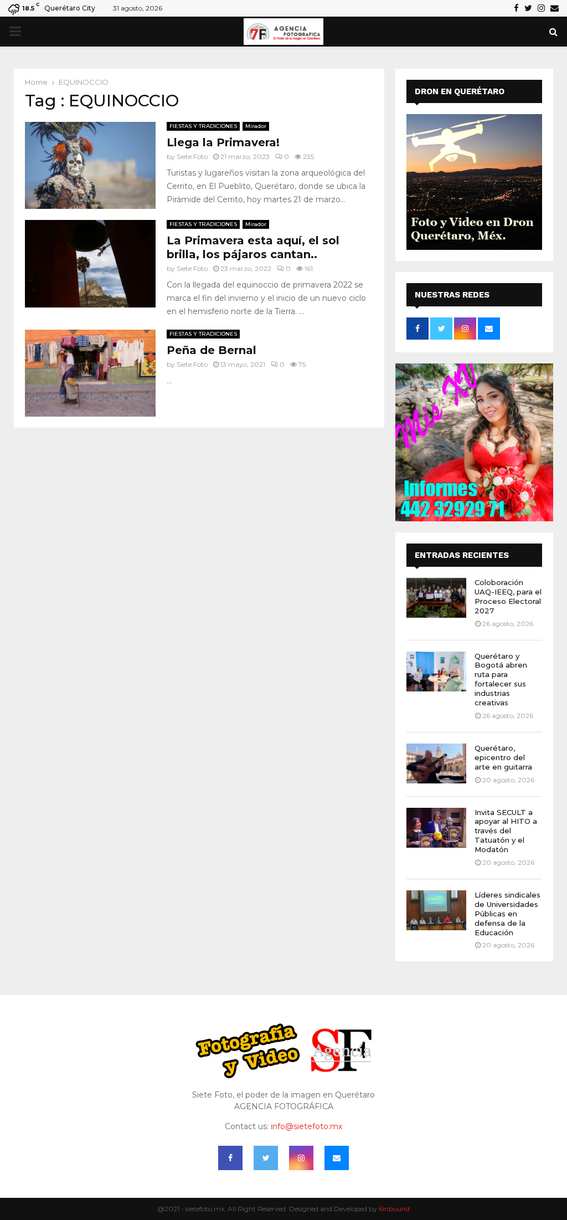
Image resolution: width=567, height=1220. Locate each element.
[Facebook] (230, 1158)
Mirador (255, 126)
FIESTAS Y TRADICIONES (203, 126)
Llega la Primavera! (223, 142)
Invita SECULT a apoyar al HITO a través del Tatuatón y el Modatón (506, 831)
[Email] (336, 1158)
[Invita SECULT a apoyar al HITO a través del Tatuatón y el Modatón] (436, 828)
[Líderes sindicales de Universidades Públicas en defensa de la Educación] (436, 910)
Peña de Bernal (211, 350)
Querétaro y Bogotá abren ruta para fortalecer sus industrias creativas (501, 679)
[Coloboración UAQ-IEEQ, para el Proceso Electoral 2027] (436, 598)
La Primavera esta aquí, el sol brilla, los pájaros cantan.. (253, 247)
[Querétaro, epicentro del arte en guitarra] (436, 763)
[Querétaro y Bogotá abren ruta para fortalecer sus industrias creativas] (436, 671)
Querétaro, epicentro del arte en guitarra (503, 757)
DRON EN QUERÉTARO (459, 91)
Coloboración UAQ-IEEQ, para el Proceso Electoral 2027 (508, 596)
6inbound (394, 1208)
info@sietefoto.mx (306, 1126)
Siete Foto (192, 156)
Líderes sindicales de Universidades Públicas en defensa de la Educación (507, 913)
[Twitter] (266, 1158)
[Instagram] (301, 1158)
